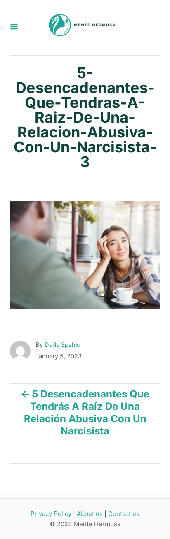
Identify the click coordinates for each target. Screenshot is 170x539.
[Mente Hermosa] (81, 27)
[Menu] (14, 27)
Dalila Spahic (62, 344)
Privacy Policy (51, 514)
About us (90, 514)
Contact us (123, 514)
